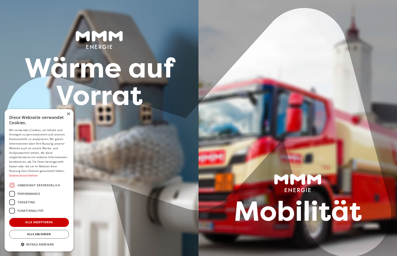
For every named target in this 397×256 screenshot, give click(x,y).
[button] (39, 244)
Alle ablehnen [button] (39, 234)
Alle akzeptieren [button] (39, 222)
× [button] (68, 114)
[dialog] (39, 180)
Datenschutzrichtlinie (23, 175)
